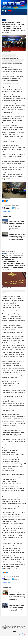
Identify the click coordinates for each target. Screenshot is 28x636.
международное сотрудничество (8, 56)
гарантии (4, 292)
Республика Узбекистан (17, 63)
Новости (3, 13)
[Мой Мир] (7, 201)
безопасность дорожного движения (9, 58)
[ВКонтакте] (3, 201)
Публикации (13, 13)
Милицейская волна (21, 13)
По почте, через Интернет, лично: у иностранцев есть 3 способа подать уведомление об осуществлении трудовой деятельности (17, 596)
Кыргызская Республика (16, 61)
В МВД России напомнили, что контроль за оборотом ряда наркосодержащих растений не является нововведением (16, 225)
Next (24, 190)
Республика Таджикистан (7, 63)
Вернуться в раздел (7, 211)
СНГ (17, 58)
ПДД (16, 56)
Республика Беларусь (19, 60)
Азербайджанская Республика (8, 60)
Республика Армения (6, 61)
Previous (3, 190)
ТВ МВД (8, 13)
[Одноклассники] (5, 201)
